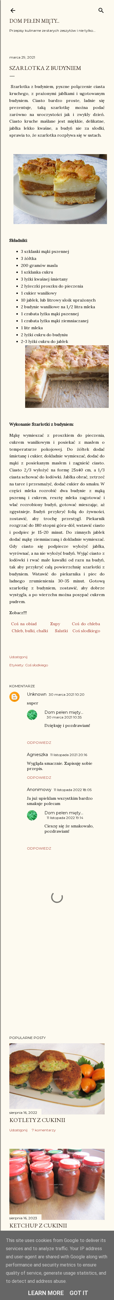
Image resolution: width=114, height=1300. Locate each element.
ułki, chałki (37, 630)
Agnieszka (37, 754)
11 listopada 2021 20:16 (68, 755)
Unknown (36, 694)
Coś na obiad (24, 623)
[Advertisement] (57, 984)
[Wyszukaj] (101, 9)
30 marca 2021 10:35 (64, 717)
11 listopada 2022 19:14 (65, 817)
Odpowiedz (39, 742)
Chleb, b (19, 630)
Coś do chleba (86, 623)
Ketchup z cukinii (38, 1225)
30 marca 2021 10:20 (66, 694)
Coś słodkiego (86, 630)
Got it (79, 1293)
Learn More (46, 1293)
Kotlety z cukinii (37, 1120)
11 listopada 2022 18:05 (72, 790)
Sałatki (61, 630)
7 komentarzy (44, 1130)
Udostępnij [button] (18, 657)
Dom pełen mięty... (34, 20)
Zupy (55, 623)
